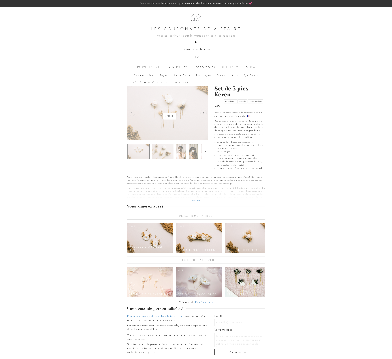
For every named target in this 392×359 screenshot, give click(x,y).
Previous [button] (132, 283)
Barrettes (221, 75)
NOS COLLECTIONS (148, 67)
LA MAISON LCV (177, 67)
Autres (234, 75)
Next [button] (260, 283)
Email (218, 316)
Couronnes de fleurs (144, 75)
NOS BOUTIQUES (204, 67)
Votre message (223, 330)
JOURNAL (250, 67)
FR (194, 57)
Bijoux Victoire (250, 75)
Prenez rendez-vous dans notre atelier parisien (155, 316)
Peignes (164, 75)
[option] (150, 238)
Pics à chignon (203, 75)
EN (198, 57)
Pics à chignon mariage (144, 82)
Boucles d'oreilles (182, 75)
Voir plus (196, 200)
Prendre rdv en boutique (196, 49)
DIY (229, 67)
